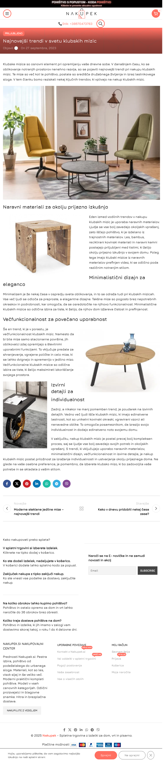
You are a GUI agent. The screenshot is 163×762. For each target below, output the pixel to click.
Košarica (118, 665)
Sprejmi (106, 755)
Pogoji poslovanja (69, 665)
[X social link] (17, 484)
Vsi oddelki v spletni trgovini (79, 657)
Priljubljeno (13, 33)
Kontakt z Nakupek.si (74, 650)
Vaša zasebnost (68, 672)
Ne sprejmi (132, 755)
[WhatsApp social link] (47, 484)
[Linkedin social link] (37, 484)
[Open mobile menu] (7, 13)
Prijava (118, 657)
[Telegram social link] (57, 484)
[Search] (100, 24)
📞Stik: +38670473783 (75, 23)
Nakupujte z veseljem (22, 710)
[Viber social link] (67, 484)
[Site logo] (81, 13)
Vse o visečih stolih (70, 678)
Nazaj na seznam (81, 509)
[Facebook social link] (7, 484)
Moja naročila (121, 672)
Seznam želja (121, 651)
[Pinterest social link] (27, 484)
